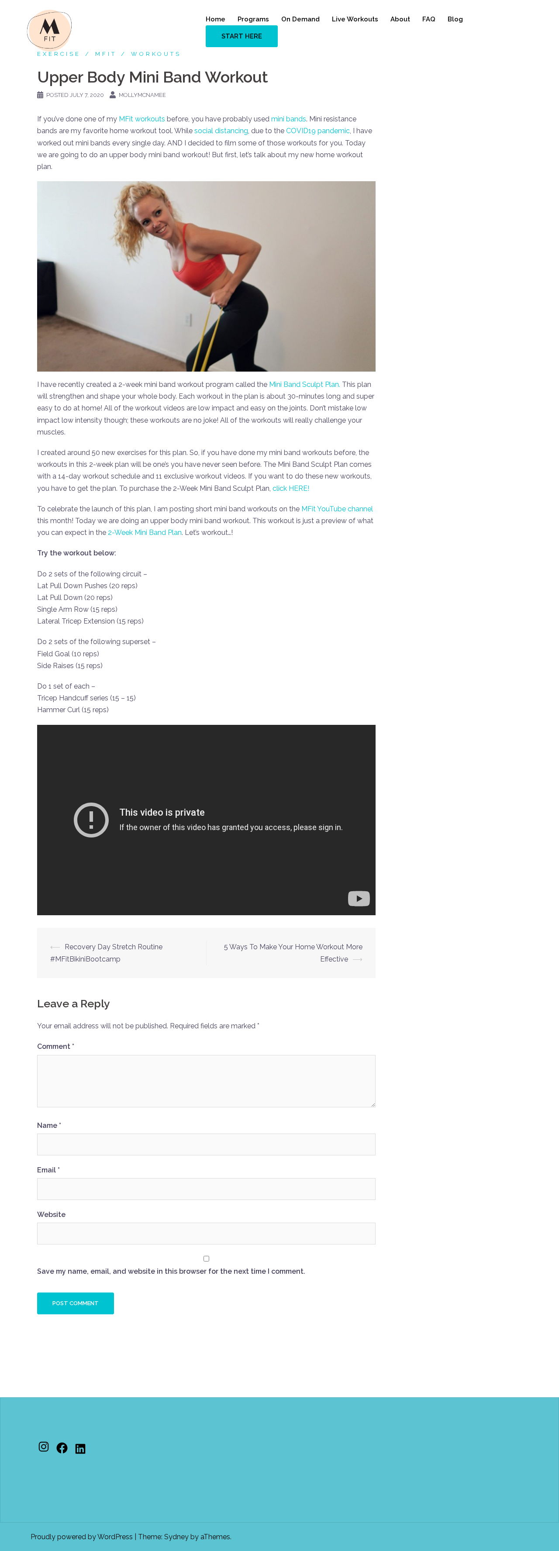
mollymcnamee (142, 95)
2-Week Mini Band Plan (145, 532)
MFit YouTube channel (337, 509)
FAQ (428, 19)
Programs (253, 19)
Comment (55, 1046)
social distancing (221, 131)
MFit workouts (142, 119)
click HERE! (291, 488)
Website (51, 1214)
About (400, 19)
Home (215, 19)
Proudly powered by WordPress (82, 1537)
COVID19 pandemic (318, 131)
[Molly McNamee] (49, 30)
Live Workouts (355, 19)
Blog (455, 19)
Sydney (176, 1537)
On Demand (300, 19)
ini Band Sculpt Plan (307, 384)
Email (48, 1170)
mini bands (288, 119)
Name (49, 1125)
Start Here (241, 36)
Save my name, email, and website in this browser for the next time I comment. (171, 1271)
